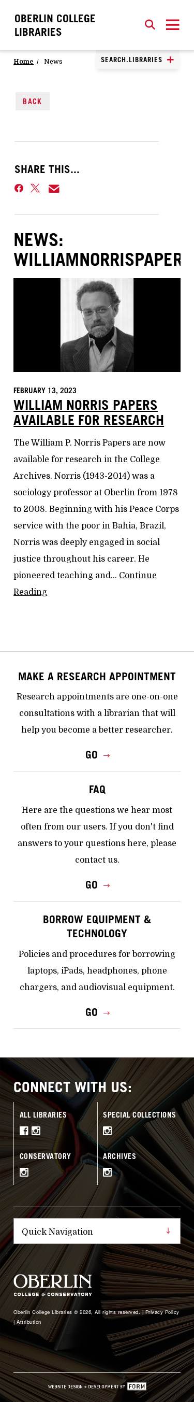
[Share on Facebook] (18, 188)
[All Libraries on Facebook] (26, 1132)
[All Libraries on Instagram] (38, 1132)
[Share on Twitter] (36, 188)
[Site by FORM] (97, 1387)
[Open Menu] (173, 25)
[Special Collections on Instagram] (109, 1132)
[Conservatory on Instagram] (26, 1173)
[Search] (150, 25)
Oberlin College (55, 25)
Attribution (29, 1321)
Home (23, 61)
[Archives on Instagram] (109, 1173)
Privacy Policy (162, 1311)
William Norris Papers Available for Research (88, 412)
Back (32, 101)
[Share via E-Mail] (54, 189)
